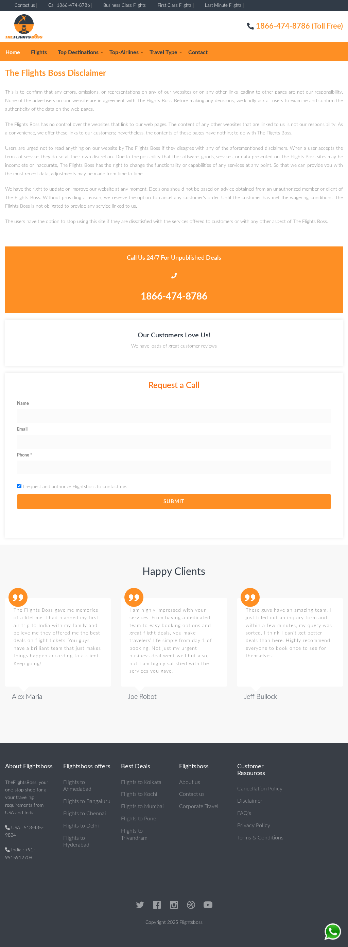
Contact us (25, 5)
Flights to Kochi (139, 794)
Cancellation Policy (259, 788)
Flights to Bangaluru (86, 801)
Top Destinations (78, 52)
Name (23, 403)
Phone (24, 455)
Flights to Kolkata (141, 782)
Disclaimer (249, 801)
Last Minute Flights (223, 5)
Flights (39, 52)
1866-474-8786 (174, 296)
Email (22, 429)
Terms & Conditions (260, 837)
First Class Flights (175, 5)
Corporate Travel (199, 806)
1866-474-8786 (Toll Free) (299, 26)
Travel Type (163, 52)
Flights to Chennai (84, 813)
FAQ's (244, 813)
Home (12, 52)
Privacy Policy (253, 825)
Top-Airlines (124, 52)
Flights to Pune (138, 818)
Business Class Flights (124, 5)
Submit (174, 501)
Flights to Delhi (81, 826)
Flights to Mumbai (142, 806)
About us (189, 782)
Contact (198, 52)
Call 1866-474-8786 (69, 5)
